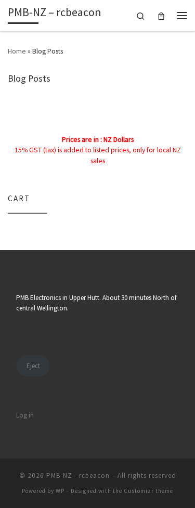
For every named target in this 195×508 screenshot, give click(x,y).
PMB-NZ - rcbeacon (78, 475)
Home (17, 51)
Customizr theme (148, 490)
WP (60, 490)
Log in (25, 415)
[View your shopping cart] (161, 15)
